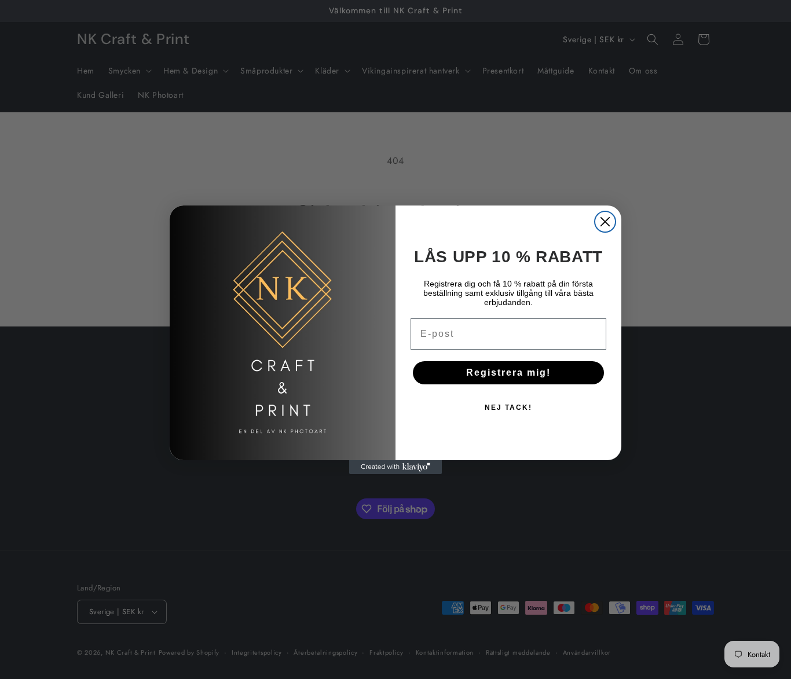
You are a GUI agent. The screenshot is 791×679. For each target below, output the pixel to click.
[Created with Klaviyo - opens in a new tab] (395, 467)
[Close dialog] (605, 221)
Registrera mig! (508, 372)
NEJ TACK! (508, 407)
